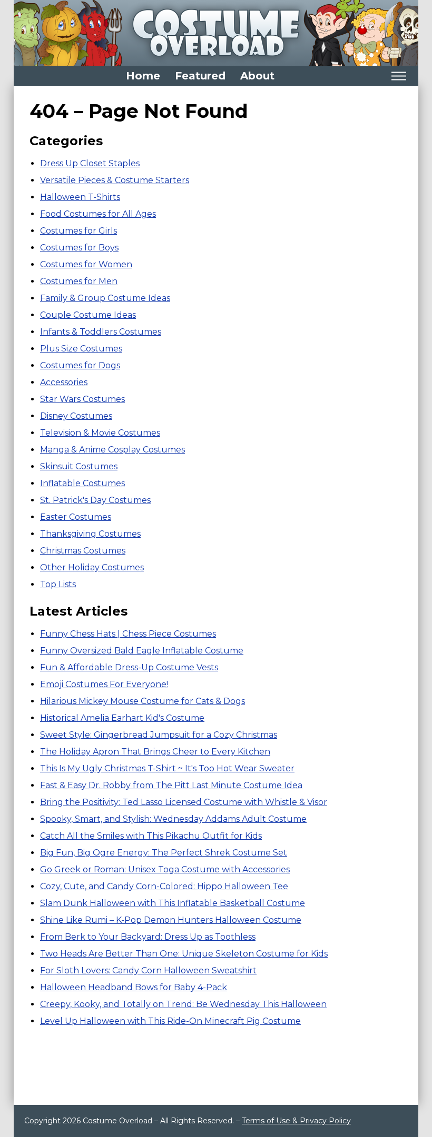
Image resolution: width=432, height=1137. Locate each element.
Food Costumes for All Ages (98, 214)
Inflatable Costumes (82, 483)
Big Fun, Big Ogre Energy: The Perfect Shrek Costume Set (163, 853)
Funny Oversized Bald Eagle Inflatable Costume (141, 651)
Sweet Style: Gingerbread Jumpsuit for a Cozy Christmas (158, 735)
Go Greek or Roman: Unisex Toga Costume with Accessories (165, 869)
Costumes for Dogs (80, 365)
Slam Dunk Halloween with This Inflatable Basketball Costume (172, 903)
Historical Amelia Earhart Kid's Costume (122, 718)
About (257, 75)
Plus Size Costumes (81, 349)
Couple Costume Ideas (88, 315)
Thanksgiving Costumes (90, 534)
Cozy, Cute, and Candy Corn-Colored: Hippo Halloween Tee (164, 886)
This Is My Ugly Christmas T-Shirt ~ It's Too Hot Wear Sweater (167, 768)
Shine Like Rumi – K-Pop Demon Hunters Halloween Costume (170, 920)
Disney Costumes (76, 416)
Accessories (63, 382)
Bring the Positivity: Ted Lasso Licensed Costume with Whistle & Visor (183, 802)
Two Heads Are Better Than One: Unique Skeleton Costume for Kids (184, 954)
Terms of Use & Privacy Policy (296, 1120)
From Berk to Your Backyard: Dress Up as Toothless (148, 937)
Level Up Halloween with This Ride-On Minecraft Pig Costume (170, 1021)
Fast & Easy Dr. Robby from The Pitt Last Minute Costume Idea (171, 785)
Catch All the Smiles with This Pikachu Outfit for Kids (151, 836)
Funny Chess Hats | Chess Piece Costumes (128, 634)
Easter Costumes (75, 517)
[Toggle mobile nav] (398, 76)
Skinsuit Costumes (78, 466)
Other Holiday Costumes (92, 567)
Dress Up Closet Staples (90, 163)
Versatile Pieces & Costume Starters (114, 180)
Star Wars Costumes (82, 399)
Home (143, 75)
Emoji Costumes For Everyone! (104, 684)
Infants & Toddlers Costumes (100, 332)
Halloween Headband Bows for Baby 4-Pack (133, 987)
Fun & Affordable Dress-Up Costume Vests (129, 667)
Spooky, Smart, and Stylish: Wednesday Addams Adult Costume (173, 819)
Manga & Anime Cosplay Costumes (112, 450)
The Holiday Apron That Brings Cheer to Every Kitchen (155, 752)
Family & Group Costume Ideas (105, 298)
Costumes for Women (86, 264)
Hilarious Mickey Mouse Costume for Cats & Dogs (142, 701)
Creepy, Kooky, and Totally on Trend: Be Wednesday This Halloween (183, 1004)
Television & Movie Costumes (100, 433)
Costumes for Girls (78, 231)
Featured (200, 75)
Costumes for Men (78, 281)
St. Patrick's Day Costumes (95, 500)
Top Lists (58, 584)
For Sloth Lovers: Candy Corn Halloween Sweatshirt (148, 970)
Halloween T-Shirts (80, 197)
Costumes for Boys (79, 248)
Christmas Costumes (82, 551)
